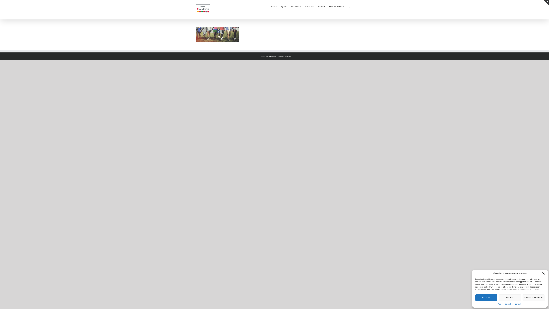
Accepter (486, 297)
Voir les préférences (533, 297)
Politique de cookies (505, 304)
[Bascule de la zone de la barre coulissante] (546, 2)
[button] (543, 273)
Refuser (510, 297)
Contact (518, 304)
